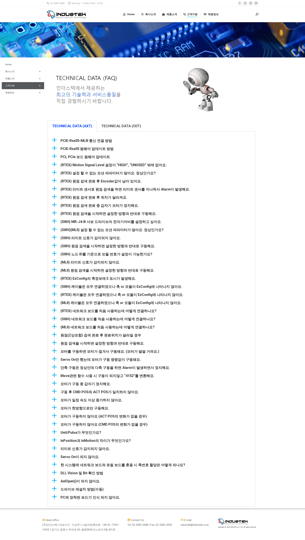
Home (8, 64)
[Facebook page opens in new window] (239, 3)
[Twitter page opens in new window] (245, 3)
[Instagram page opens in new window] (250, 3)
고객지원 (9, 85)
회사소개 (9, 71)
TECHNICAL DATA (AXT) (72, 126)
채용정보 (9, 92)
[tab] (72, 126)
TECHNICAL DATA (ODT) (121, 126)
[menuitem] (128, 14)
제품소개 (9, 78)
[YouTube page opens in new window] (256, 3)
